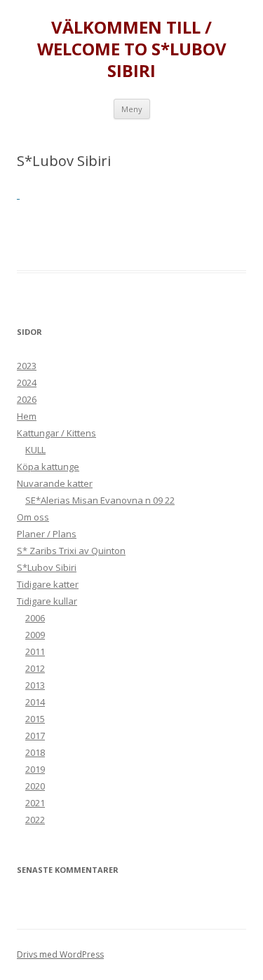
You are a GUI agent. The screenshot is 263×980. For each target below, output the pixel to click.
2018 (35, 752)
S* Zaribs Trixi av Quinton (71, 550)
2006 (35, 618)
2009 (35, 634)
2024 (26, 382)
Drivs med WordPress (60, 954)
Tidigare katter (48, 584)
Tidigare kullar (47, 601)
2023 (26, 365)
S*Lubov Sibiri (46, 567)
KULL (35, 449)
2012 (35, 668)
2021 (35, 802)
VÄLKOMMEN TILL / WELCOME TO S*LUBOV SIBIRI (132, 49)
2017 (35, 735)
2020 (35, 786)
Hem (26, 416)
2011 (35, 651)
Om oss (33, 517)
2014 (35, 702)
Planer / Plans (46, 533)
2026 (26, 399)
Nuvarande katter (55, 483)
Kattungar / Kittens (56, 433)
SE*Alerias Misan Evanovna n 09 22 (100, 500)
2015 (35, 718)
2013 (35, 685)
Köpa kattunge (48, 466)
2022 (35, 819)
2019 (35, 769)
